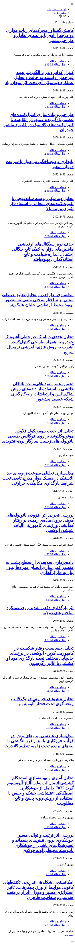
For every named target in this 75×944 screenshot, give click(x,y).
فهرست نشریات (56, 9)
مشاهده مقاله (58, 61)
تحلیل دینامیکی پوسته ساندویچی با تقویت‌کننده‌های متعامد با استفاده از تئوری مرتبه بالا (42, 203)
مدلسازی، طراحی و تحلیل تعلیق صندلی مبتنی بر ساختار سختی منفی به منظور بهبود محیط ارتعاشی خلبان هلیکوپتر (38, 299)
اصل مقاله (55, 64)
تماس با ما (60, 12)
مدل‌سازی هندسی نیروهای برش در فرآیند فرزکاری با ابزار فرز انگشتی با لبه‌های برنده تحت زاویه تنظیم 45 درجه (38, 740)
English (61, 16)
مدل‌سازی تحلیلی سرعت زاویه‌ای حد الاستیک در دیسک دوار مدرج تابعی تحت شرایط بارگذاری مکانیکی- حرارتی (38, 478)
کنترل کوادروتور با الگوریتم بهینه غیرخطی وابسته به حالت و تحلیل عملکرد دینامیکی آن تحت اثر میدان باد (39, 77)
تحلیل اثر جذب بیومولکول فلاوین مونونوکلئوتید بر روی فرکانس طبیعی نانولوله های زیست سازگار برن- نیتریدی (38, 436)
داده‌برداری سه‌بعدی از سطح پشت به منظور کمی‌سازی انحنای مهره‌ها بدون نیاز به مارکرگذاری (39, 567)
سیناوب (69, 934)
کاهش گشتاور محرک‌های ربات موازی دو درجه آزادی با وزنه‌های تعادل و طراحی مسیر (40, 35)
